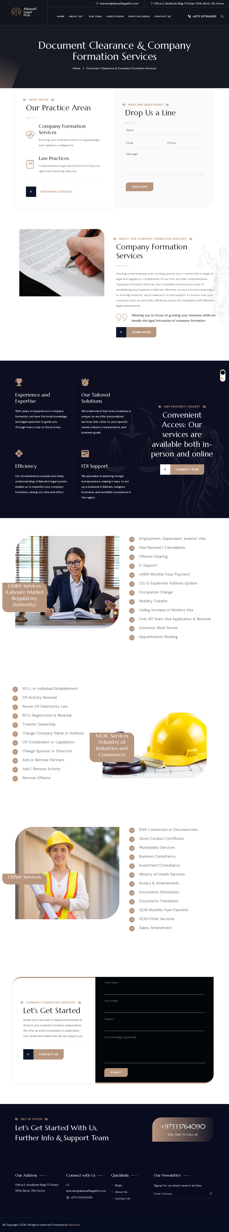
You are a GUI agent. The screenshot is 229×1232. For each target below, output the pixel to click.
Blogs (118, 1185)
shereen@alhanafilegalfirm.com (119, 3)
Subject (109, 1019)
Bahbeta (74, 1225)
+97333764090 (182, 1126)
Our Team (95, 16)
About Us (75, 16)
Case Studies (115, 16)
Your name (111, 982)
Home (60, 16)
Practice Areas (139, 16)
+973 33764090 (204, 16)
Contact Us (162, 16)
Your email (111, 1001)
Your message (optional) (120, 1037)
